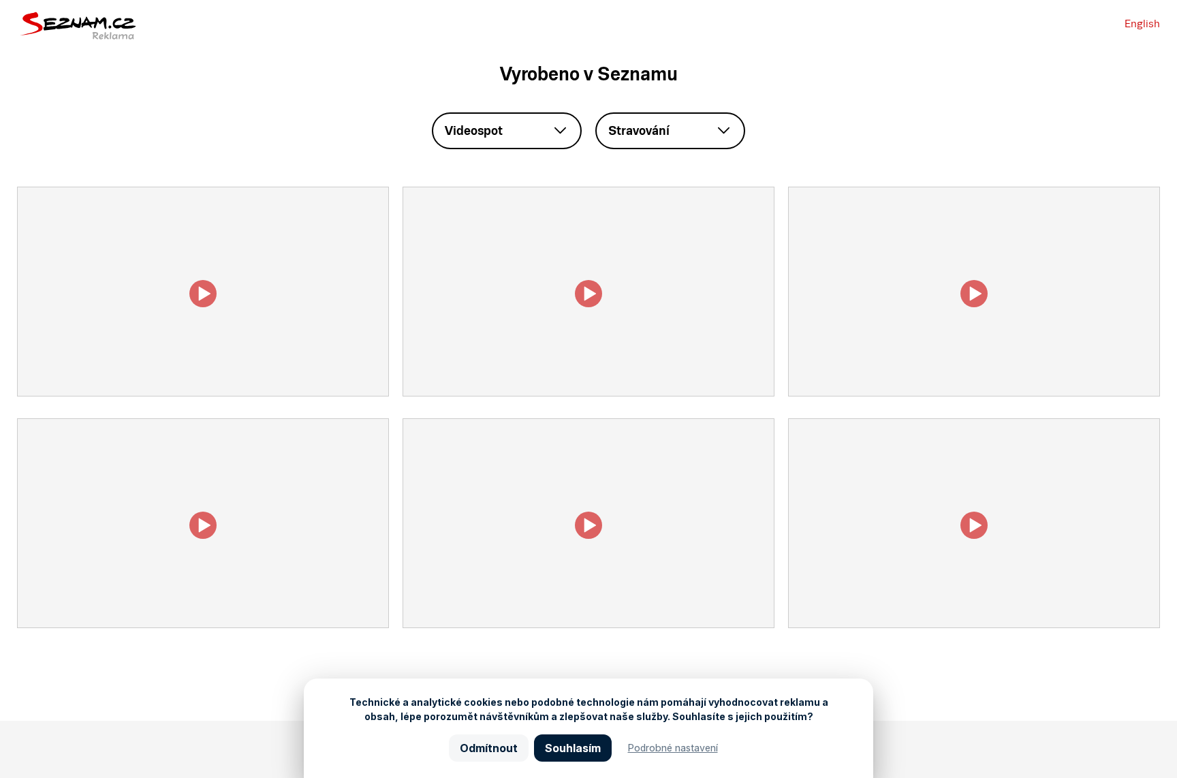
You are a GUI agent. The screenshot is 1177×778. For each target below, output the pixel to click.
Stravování (639, 130)
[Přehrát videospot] (203, 392)
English (1142, 23)
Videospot (474, 130)
